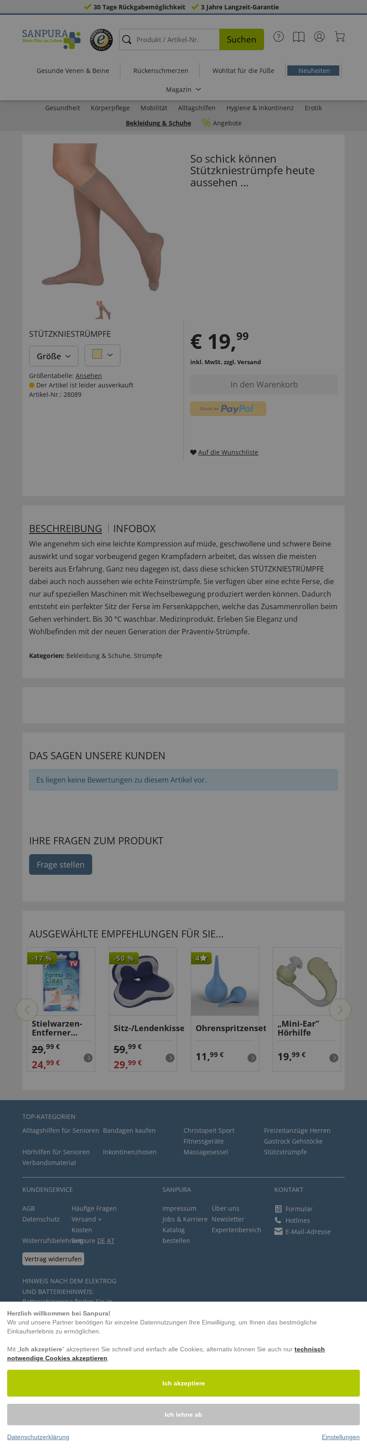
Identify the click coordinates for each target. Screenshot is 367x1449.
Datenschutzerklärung (38, 1436)
